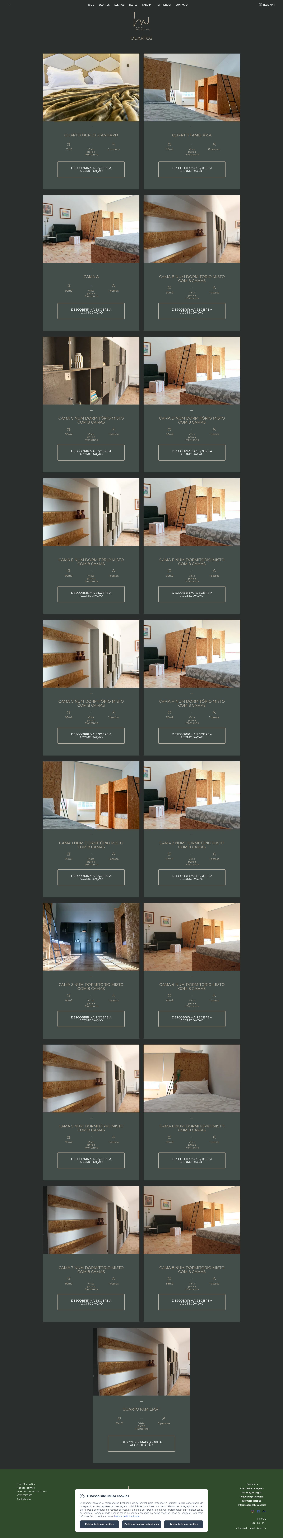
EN (253, 1523)
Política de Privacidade (126, 1516)
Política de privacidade (251, 1496)
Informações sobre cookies (252, 1505)
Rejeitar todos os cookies (99, 1524)
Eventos (119, 5)
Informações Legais (251, 1492)
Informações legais (251, 1501)
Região (133, 5)
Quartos (104, 5)
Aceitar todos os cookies (184, 1524)
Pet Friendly (163, 5)
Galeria (146, 5)
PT (263, 1523)
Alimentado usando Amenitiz (251, 1528)
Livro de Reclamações (251, 1488)
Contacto (182, 5)
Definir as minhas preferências (141, 1524)
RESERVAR (268, 5)
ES (258, 1523)
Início (91, 5)
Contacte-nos (24, 1499)
